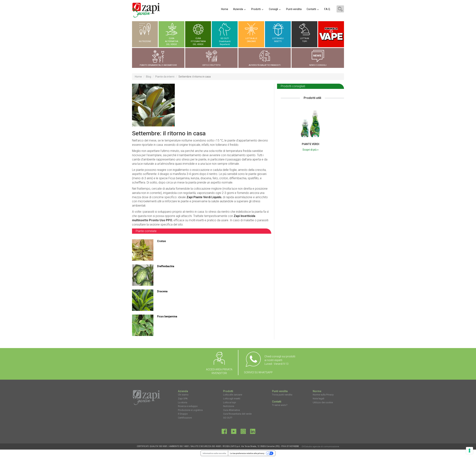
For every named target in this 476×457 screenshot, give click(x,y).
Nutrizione (228, 406)
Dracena (162, 291)
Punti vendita (294, 9)
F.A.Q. (327, 9)
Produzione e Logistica (190, 410)
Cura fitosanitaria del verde (237, 413)
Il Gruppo (183, 413)
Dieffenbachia (165, 266)
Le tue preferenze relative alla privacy (247, 453)
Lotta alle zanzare (232, 394)
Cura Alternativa (231, 410)
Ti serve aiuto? (279, 405)
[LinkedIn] (252, 432)
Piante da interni (164, 76)
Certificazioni (185, 417)
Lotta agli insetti (231, 398)
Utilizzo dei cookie (323, 402)
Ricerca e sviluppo (188, 406)
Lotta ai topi (229, 402)
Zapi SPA (183, 398)
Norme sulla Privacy (323, 394)
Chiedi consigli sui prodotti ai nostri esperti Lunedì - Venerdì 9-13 (279, 360)
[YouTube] (233, 432)
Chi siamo (183, 394)
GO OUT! (227, 417)
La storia (182, 402)
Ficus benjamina (167, 316)
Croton (161, 241)
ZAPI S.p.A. (235, 446)
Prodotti (256, 9)
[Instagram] (243, 432)
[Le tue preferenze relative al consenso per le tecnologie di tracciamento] (469, 450)
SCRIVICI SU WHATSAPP (258, 372)
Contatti (312, 9)
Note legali (318, 398)
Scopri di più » (311, 149)
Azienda (238, 9)
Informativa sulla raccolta (214, 453)
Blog (148, 76)
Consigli (274, 9)
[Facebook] (224, 432)
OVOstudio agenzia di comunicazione (320, 446)
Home (224, 9)
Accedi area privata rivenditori (219, 371)
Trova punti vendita (282, 394)
